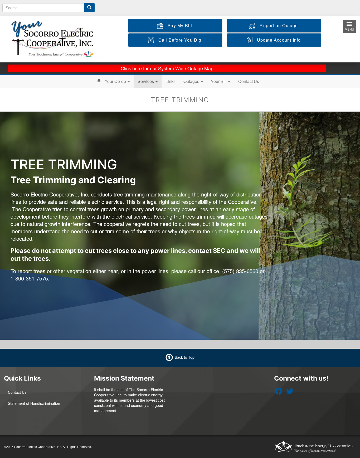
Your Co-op (116, 81)
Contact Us (248, 81)
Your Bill (219, 81)
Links (171, 81)
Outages (191, 81)
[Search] (89, 7)
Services (146, 81)
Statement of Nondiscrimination (34, 403)
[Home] (57, 38)
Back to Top (184, 357)
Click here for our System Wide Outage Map (167, 68)
